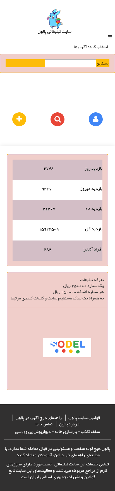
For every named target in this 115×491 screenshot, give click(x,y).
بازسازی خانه (66, 431)
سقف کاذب (90, 431)
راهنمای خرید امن (69, 454)
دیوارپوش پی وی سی (33, 431)
